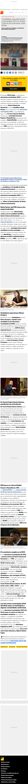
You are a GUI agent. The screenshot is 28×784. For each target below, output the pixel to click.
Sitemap (3, 771)
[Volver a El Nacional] (12, 12)
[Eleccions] (2, 12)
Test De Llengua (15, 9)
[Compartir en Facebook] (10, 73)
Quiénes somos (5, 762)
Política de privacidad (7, 775)
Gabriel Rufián (4, 646)
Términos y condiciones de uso (10, 773)
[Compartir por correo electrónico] (13, 73)
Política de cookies (6, 777)
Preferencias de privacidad (8, 779)
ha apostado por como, (13, 490)
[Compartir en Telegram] (7, 73)
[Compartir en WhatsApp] (4, 73)
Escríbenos (4, 768)
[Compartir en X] (2, 73)
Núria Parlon (12, 646)
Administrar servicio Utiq (8, 782)
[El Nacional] (14, 759)
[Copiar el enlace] (16, 73)
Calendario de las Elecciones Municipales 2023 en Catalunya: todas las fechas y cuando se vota (14, 179)
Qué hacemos (5, 764)
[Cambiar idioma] (22, 12)
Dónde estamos (5, 766)
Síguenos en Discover (6, 9)
